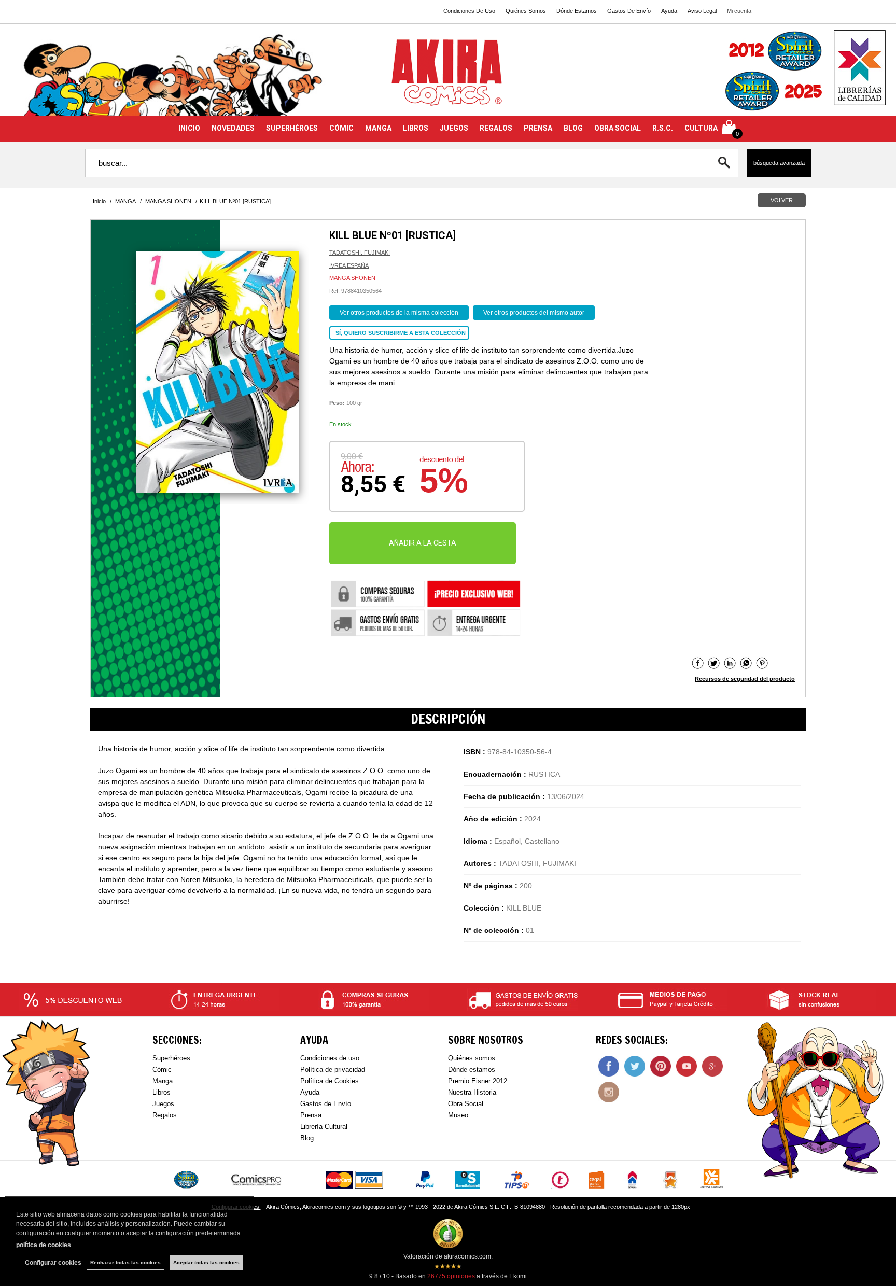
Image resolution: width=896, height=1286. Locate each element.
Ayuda (669, 11)
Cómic (162, 1069)
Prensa (310, 1115)
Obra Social (465, 1104)
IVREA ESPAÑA (349, 265)
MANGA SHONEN (352, 278)
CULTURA (701, 128)
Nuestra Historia (472, 1092)
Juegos (163, 1104)
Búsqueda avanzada (779, 163)
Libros (161, 1092)
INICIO (189, 128)
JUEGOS (454, 128)
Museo (458, 1115)
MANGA (378, 128)
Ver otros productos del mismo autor (533, 312)
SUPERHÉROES (292, 128)
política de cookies (43, 1245)
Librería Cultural (323, 1126)
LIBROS (415, 128)
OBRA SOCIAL (617, 128)
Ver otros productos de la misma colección (399, 312)
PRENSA (538, 128)
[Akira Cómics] (448, 76)
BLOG (573, 128)
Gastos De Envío (629, 11)
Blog (307, 1138)
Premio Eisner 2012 (477, 1081)
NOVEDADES (233, 128)
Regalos (164, 1115)
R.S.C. (662, 128)
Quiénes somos (471, 1058)
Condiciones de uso (329, 1058)
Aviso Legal (702, 11)
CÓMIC (341, 128)
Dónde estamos (471, 1069)
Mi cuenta (739, 11)
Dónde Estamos (576, 11)
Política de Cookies (329, 1081)
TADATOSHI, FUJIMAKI (359, 252)
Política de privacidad (332, 1069)
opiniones (451, 1276)
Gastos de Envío (325, 1104)
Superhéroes (171, 1058)
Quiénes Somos (526, 11)
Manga (162, 1081)
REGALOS (496, 128)
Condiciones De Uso (469, 11)
